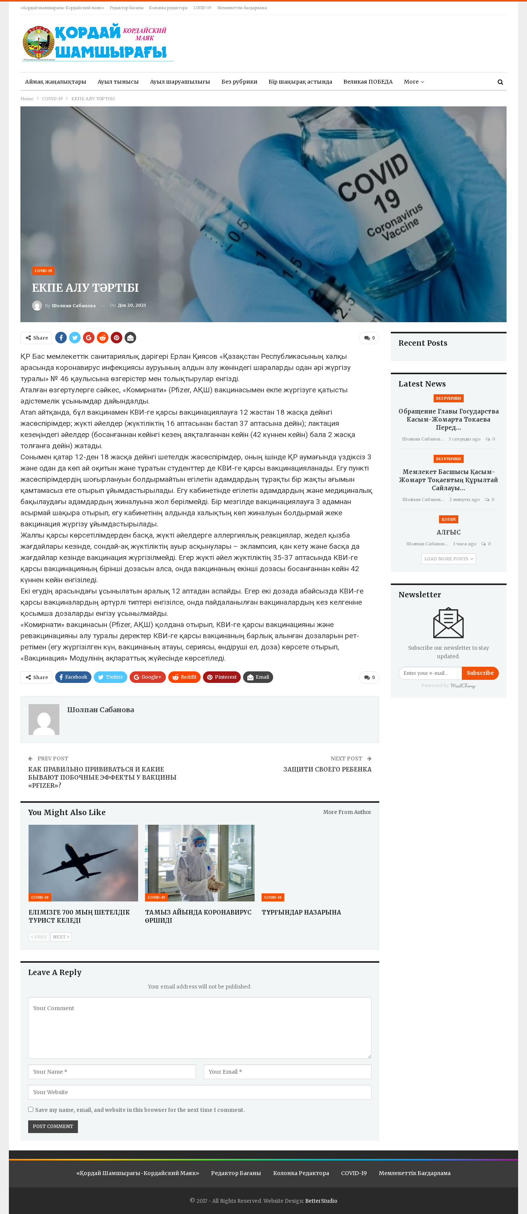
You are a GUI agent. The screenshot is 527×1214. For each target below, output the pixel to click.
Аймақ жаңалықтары (55, 81)
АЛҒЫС (449, 532)
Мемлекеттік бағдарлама (242, 7)
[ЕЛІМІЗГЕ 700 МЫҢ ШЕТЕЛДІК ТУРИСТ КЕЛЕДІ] (83, 863)
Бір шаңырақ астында (300, 81)
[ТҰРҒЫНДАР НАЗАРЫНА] (316, 863)
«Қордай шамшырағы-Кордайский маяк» (62, 7)
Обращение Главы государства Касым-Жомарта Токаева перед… (449, 419)
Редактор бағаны (127, 7)
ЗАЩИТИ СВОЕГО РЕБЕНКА (328, 769)
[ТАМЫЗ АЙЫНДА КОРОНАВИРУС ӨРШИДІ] (200, 863)
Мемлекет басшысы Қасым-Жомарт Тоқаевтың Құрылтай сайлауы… (448, 480)
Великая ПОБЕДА (368, 81)
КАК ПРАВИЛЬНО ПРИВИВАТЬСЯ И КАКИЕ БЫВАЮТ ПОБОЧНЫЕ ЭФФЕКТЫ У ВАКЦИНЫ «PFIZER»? (102, 777)
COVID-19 (202, 7)
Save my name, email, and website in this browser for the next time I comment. (140, 1110)
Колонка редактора (168, 7)
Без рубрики (239, 81)
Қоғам (449, 519)
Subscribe (480, 673)
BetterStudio (321, 1201)
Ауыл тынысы (118, 81)
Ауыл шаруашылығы (180, 81)
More (411, 81)
